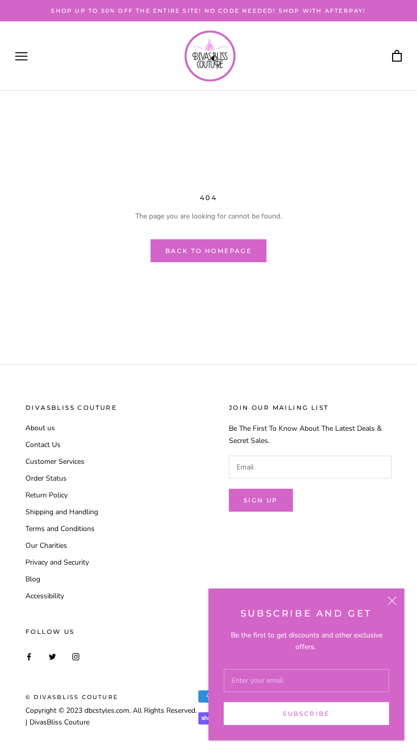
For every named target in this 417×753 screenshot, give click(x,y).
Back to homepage (208, 251)
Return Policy (46, 495)
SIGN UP (261, 500)
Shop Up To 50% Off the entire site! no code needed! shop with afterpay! (208, 10)
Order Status (46, 478)
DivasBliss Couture (59, 722)
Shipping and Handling (61, 512)
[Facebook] (29, 656)
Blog (32, 579)
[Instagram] (75, 656)
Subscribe (306, 713)
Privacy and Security (57, 562)
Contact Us (43, 445)
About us (40, 428)
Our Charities (46, 545)
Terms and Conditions (60, 529)
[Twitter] (52, 656)
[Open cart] (397, 56)
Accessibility (44, 596)
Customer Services (54, 461)
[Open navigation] (21, 56)
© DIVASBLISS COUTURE (71, 697)
